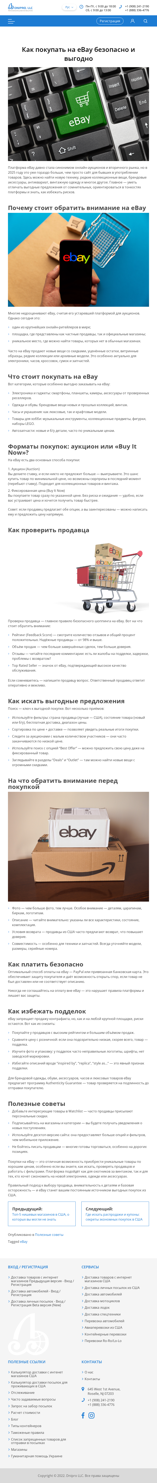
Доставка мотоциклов (102, 1301)
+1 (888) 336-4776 (137, 10)
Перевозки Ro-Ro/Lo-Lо (103, 1341)
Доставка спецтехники (103, 1314)
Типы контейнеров (26, 1426)
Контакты (92, 1379)
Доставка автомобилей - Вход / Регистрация (36, 1293)
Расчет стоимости (25, 1412)
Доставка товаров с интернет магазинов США (108, 1279)
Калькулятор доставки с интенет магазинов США (37, 1374)
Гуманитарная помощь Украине (36, 1456)
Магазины (19, 1449)
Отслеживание (23, 1392)
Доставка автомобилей (103, 1294)
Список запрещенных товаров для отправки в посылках (38, 1441)
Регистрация (110, 21)
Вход (133, 21)
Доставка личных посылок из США (112, 1287)
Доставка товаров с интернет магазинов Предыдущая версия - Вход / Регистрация (42, 1281)
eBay (23, 1241)
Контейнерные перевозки (105, 1334)
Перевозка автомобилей (104, 1321)
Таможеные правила (27, 1432)
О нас (89, 1372)
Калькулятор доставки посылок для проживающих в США (39, 1384)
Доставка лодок (97, 1307)
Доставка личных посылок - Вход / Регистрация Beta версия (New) (38, 1303)
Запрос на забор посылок (31, 1406)
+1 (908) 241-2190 (137, 6)
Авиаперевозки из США (103, 1327)
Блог (14, 1419)
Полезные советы (49, 1234)
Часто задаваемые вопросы (33, 1399)
